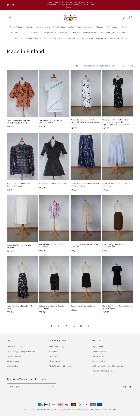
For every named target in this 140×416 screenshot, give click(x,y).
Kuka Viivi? (54, 351)
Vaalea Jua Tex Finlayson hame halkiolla (19, 246)
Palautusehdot (98, 361)
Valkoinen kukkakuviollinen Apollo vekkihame (116, 185)
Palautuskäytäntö (65, 410)
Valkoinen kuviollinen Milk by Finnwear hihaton (50, 121)
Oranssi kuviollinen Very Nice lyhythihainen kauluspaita (18, 121)
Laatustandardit (14, 356)
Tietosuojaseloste (99, 351)
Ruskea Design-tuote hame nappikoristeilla (113, 245)
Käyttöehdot (97, 346)
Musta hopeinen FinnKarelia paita (52, 184)
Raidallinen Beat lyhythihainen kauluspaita (51, 245)
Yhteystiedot (55, 361)
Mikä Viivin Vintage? (57, 346)
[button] (10, 18)
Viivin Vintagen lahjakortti (60, 366)
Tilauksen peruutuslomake (104, 371)
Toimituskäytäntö (109, 410)
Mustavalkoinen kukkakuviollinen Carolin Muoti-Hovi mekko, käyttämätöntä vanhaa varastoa (115, 122)
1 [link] (51, 325)
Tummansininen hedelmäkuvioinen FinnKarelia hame (85, 185)
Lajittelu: (76, 66)
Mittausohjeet (13, 361)
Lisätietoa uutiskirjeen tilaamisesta (107, 366)
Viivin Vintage (35, 410)
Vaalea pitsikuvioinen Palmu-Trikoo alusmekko (85, 245)
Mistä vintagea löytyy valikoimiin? (21, 351)
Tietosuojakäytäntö (81, 410)
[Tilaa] (53, 386)
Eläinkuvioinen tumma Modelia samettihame (51, 307)
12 (81, 326)
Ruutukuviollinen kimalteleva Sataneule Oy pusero (18, 185)
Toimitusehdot (98, 356)
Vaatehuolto (12, 366)
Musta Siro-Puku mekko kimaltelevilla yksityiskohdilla (117, 307)
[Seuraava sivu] (88, 326)
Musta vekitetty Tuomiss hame (83, 306)
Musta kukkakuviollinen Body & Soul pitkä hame (21, 307)
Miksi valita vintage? (15, 346)
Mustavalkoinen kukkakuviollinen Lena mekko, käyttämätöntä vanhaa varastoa (85, 122)
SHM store (53, 356)
